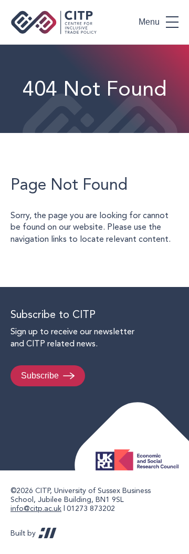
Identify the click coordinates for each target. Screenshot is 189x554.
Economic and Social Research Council (140, 451)
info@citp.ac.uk (35, 508)
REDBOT (47, 533)
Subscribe (40, 375)
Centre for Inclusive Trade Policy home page (53, 22)
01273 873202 (91, 508)
